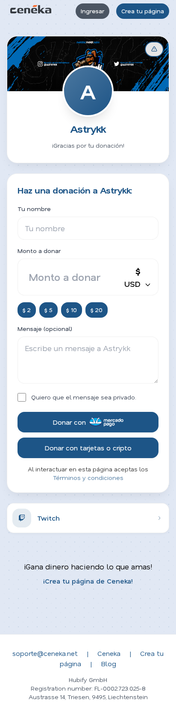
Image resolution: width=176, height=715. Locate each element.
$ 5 (48, 310)
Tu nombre (34, 209)
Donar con (69, 421)
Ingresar (92, 11)
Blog (108, 663)
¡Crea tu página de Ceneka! (88, 580)
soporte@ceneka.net (45, 653)
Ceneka (108, 653)
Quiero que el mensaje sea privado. (83, 397)
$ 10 (71, 310)
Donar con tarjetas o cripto (88, 447)
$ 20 (97, 310)
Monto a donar (39, 251)
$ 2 (27, 310)
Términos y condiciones (88, 478)
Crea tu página (142, 11)
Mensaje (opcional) (45, 329)
